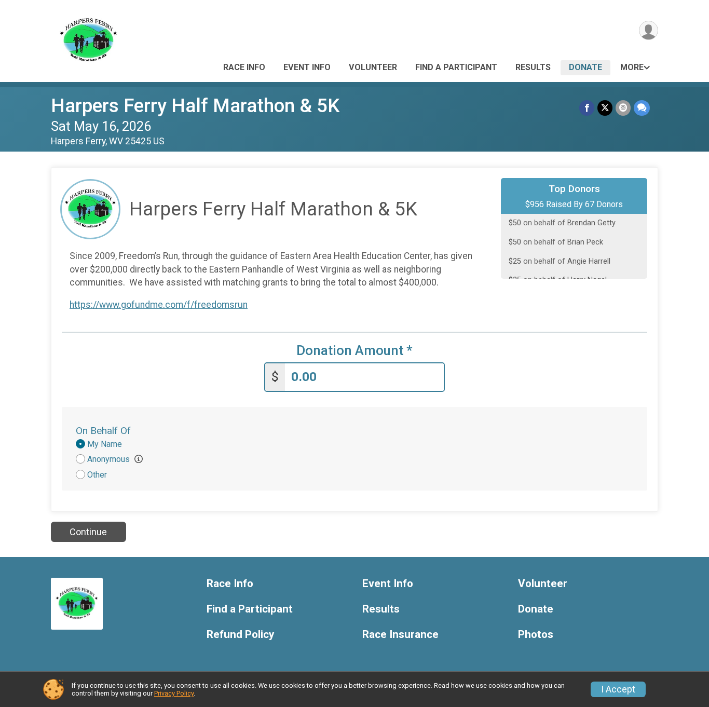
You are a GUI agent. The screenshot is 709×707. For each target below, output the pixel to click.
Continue (88, 531)
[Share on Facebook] (586, 107)
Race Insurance (400, 635)
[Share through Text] (642, 107)
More (632, 67)
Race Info (244, 67)
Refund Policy (240, 635)
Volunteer (373, 67)
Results (533, 67)
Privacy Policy (174, 693)
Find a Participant (456, 67)
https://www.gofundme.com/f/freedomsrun (159, 305)
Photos (535, 635)
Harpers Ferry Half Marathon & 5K (195, 105)
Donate (585, 67)
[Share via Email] (623, 107)
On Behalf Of (103, 430)
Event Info (307, 67)
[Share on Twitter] (604, 107)
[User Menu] (648, 30)
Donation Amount (354, 350)
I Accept (618, 689)
